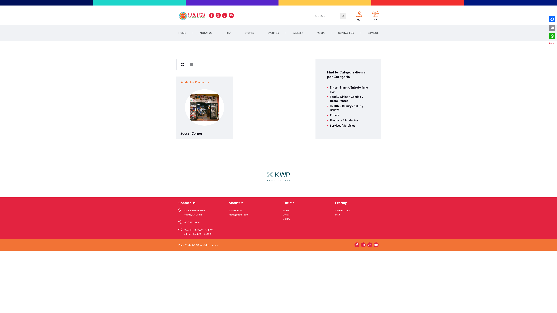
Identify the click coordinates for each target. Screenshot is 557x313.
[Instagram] (218, 15)
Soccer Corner (191, 133)
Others (334, 115)
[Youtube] (231, 15)
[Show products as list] (191, 64)
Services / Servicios (342, 125)
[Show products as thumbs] (182, 65)
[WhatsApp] (552, 36)
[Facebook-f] (211, 15)
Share (551, 43)
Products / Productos (344, 120)
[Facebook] (552, 19)
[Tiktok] (224, 15)
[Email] (552, 27)
